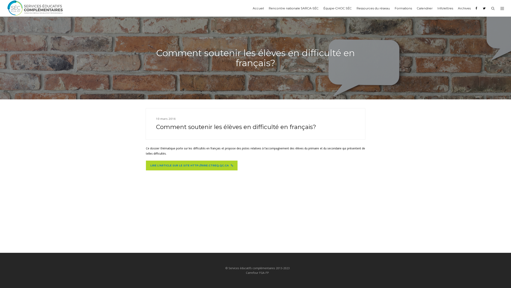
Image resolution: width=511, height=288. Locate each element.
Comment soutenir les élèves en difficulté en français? (236, 127)
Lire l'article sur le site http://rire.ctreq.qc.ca (189, 165)
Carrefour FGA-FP (257, 273)
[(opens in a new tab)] (476, 8)
